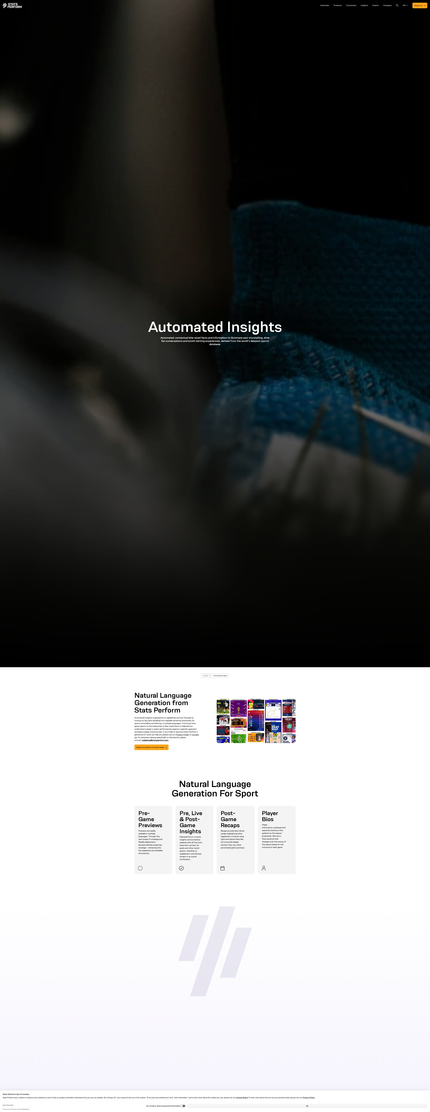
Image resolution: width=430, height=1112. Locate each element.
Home (206, 676)
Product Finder (182, 735)
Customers (351, 5)
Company (387, 5)
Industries (324, 5)
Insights (364, 5)
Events (375, 5)
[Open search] (397, 5)
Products (337, 5)
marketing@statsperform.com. (155, 740)
